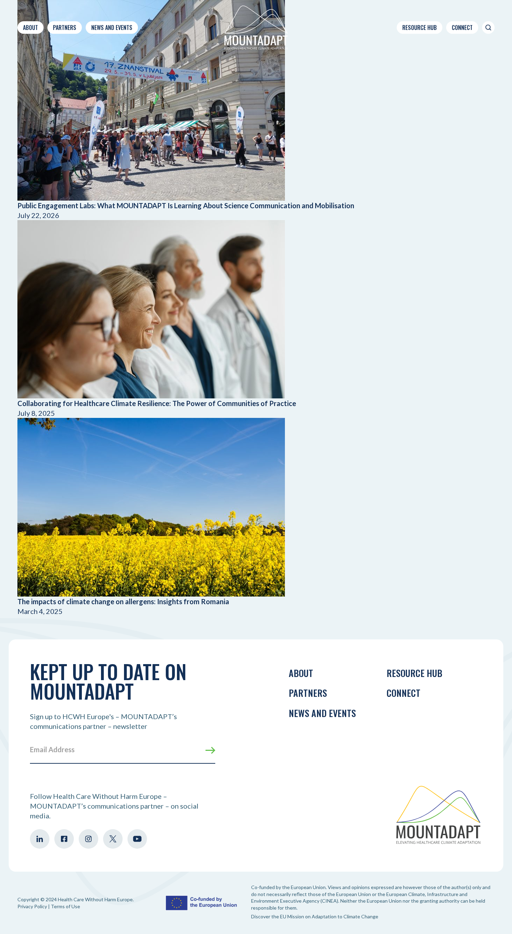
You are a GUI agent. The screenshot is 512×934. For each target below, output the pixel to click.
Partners (64, 27)
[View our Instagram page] (88, 839)
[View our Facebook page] (64, 839)
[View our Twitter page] (113, 839)
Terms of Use (65, 906)
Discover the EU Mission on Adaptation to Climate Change (314, 916)
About (30, 27)
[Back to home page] (256, 27)
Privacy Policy (32, 906)
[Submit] (210, 750)
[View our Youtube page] (137, 839)
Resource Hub (419, 27)
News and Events (111, 27)
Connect (462, 27)
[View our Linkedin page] (39, 839)
